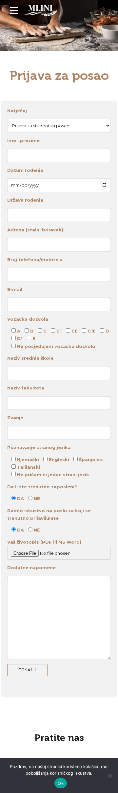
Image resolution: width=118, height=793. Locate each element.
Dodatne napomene (31, 567)
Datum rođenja (25, 170)
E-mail (14, 289)
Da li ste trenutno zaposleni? (42, 486)
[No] (110, 775)
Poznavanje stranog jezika (39, 447)
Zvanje (15, 417)
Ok (61, 783)
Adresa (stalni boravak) (35, 229)
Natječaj (17, 110)
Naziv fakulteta (25, 387)
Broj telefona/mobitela (35, 259)
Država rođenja (25, 200)
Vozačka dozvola (27, 319)
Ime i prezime (23, 140)
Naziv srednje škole (30, 358)
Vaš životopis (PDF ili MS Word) (44, 542)
